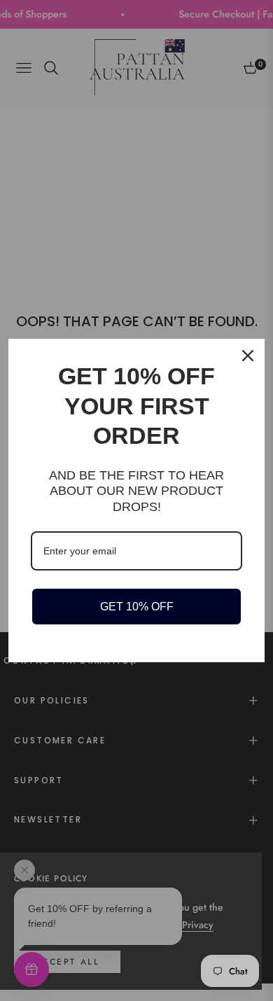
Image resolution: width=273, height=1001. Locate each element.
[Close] (248, 355)
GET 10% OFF (137, 606)
